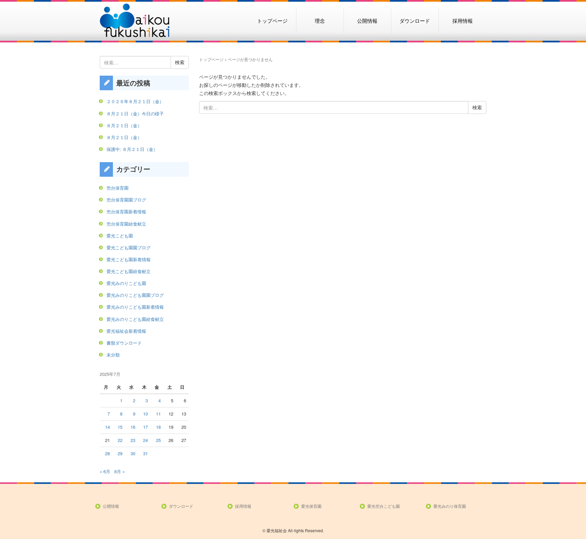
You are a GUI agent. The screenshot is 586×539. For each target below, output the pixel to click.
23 (133, 440)
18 (158, 427)
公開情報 (367, 20)
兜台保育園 (117, 188)
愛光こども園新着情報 (128, 259)
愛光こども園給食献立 (128, 271)
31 (145, 453)
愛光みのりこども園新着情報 (135, 307)
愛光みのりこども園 (126, 283)
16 (133, 427)
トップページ (272, 20)
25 (158, 440)
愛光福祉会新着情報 (126, 331)
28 (107, 453)
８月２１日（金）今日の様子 (135, 113)
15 (120, 427)
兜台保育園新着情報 (126, 211)
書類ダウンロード (124, 343)
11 (158, 413)
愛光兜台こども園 (383, 506)
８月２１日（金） (124, 125)
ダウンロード (414, 20)
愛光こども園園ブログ (128, 247)
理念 (320, 20)
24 (145, 440)
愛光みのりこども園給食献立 (135, 319)
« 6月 (105, 471)
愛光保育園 (311, 506)
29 (120, 453)
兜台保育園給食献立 (126, 223)
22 (120, 440)
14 (107, 427)
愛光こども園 (119, 235)
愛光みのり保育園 (449, 506)
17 (145, 427)
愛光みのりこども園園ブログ (135, 295)
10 (145, 413)
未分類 (113, 354)
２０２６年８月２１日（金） (135, 101)
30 (133, 453)
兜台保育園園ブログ (126, 199)
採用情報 (462, 20)
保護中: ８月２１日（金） (132, 149)
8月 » (119, 471)
